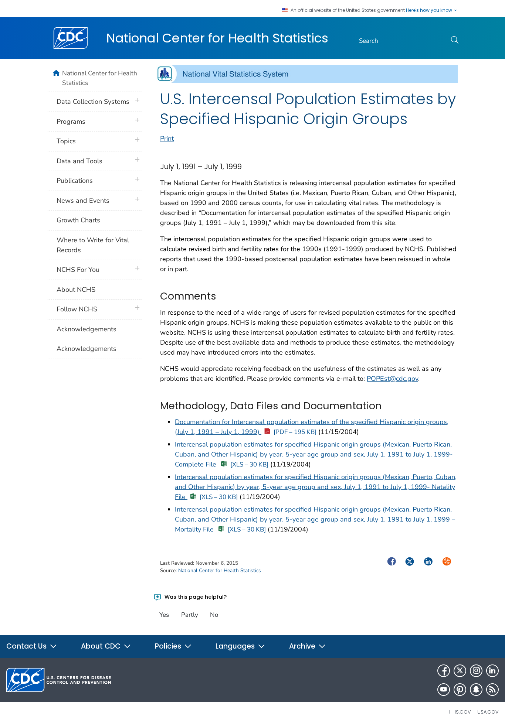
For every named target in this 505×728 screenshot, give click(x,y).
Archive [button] (303, 646)
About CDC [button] (101, 646)
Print (167, 138)
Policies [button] (169, 646)
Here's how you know (429, 10)
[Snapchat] (476, 689)
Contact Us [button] (27, 646)
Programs (71, 121)
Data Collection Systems (93, 101)
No (214, 615)
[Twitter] (460, 670)
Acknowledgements (86, 329)
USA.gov (488, 711)
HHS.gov (460, 711)
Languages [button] (236, 646)
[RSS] (492, 689)
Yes (164, 615)
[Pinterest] (460, 689)
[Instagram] (476, 670)
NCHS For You (78, 269)
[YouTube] (443, 689)
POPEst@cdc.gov (392, 378)
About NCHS (76, 289)
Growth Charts (78, 220)
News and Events (83, 200)
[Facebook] (443, 670)
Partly (189, 615)
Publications (75, 180)
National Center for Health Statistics (217, 38)
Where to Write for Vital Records (93, 245)
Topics (66, 141)
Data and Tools (79, 161)
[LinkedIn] (492, 670)
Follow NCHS (77, 309)
